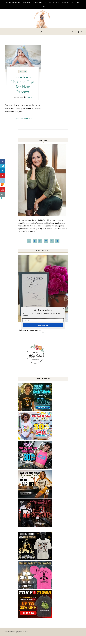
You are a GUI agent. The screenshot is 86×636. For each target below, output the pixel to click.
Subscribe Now (43, 325)
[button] (43, 310)
